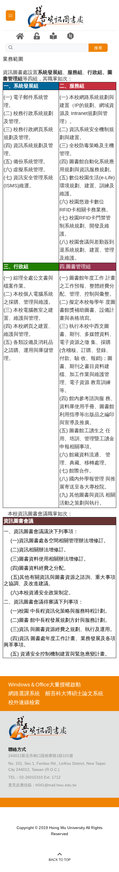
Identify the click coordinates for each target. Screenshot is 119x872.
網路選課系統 (24, 693)
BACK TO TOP (60, 860)
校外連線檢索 (24, 702)
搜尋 (98, 48)
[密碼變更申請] (37, 36)
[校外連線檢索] (70, 36)
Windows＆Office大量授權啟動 (44, 684)
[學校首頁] (20, 36)
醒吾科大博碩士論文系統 (74, 693)
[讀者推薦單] (53, 36)
